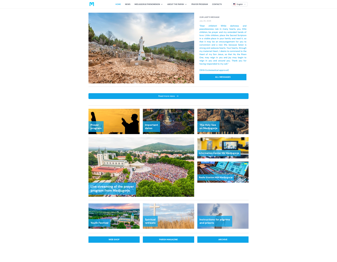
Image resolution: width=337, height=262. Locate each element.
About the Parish (175, 4)
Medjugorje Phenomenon (147, 4)
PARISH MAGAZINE (168, 239)
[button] (149, 4)
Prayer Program (199, 4)
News (127, 4)
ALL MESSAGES (223, 77)
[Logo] (91, 4)
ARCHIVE (222, 239)
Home (118, 4)
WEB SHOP (114, 239)
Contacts (217, 4)
